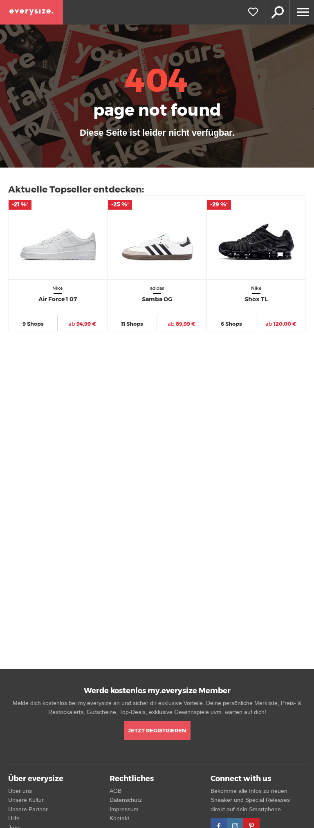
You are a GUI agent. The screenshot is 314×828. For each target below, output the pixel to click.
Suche (277, 12)
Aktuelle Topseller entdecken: (76, 189)
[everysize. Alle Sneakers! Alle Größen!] (31, 12)
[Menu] (301, 12)
